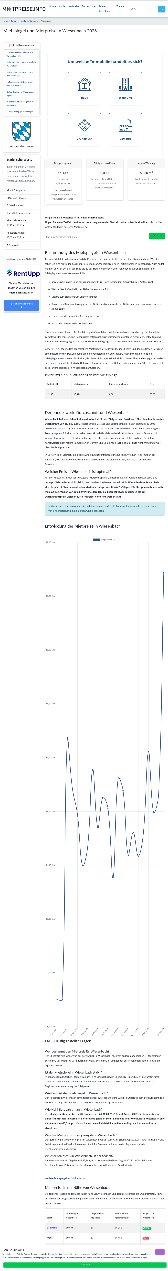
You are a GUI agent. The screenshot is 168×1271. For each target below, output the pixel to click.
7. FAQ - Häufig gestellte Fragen (20, 112)
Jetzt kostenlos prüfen (22, 304)
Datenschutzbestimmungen (136, 1258)
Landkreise (73, 6)
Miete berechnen (104, 9)
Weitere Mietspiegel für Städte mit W (65, 1178)
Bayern (14, 21)
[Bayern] (22, 131)
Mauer (50, 1238)
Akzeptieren (85, 1265)
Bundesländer (89, 6)
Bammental (52, 1228)
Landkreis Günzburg (29, 21)
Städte (61, 6)
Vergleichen (157, 236)
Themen (120, 6)
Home (52, 6)
